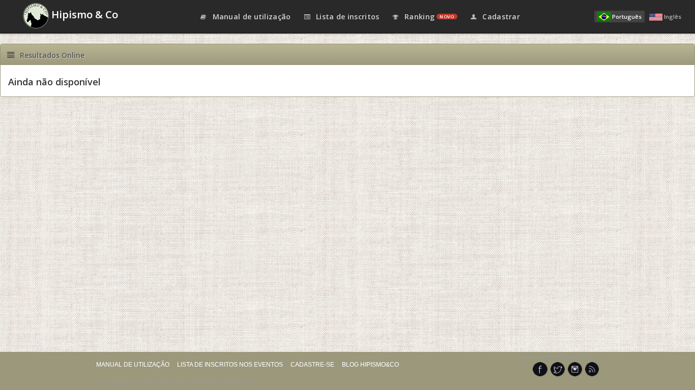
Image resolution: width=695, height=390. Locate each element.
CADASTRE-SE (312, 364)
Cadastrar (500, 16)
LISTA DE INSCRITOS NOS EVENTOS (230, 364)
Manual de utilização (250, 16)
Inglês (672, 16)
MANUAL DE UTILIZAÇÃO (132, 364)
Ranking (428, 16)
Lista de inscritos (347, 16)
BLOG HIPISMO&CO (370, 364)
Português (627, 16)
